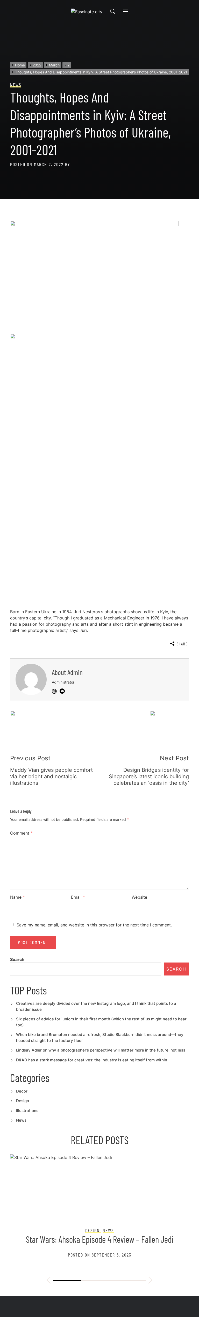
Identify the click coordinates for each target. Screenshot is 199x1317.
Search (17, 959)
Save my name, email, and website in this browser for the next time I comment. (94, 924)
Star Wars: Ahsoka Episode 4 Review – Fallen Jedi (99, 1239)
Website (139, 897)
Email (78, 897)
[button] (49, 1281)
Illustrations (27, 1110)
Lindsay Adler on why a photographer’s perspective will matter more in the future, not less (100, 1050)
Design (22, 1100)
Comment (21, 833)
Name (17, 897)
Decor (21, 1091)
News (21, 1120)
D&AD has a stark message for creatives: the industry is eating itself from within (91, 1059)
